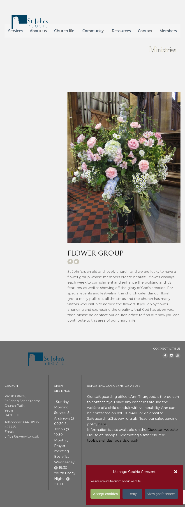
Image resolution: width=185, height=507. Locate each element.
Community (93, 31)
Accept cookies (105, 494)
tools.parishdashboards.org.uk (112, 440)
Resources (121, 31)
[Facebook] (165, 355)
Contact (145, 31)
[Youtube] (177, 355)
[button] (175, 471)
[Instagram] (171, 355)
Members (168, 31)
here (102, 424)
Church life (64, 31)
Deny (132, 494)
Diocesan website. (163, 429)
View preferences (161, 494)
